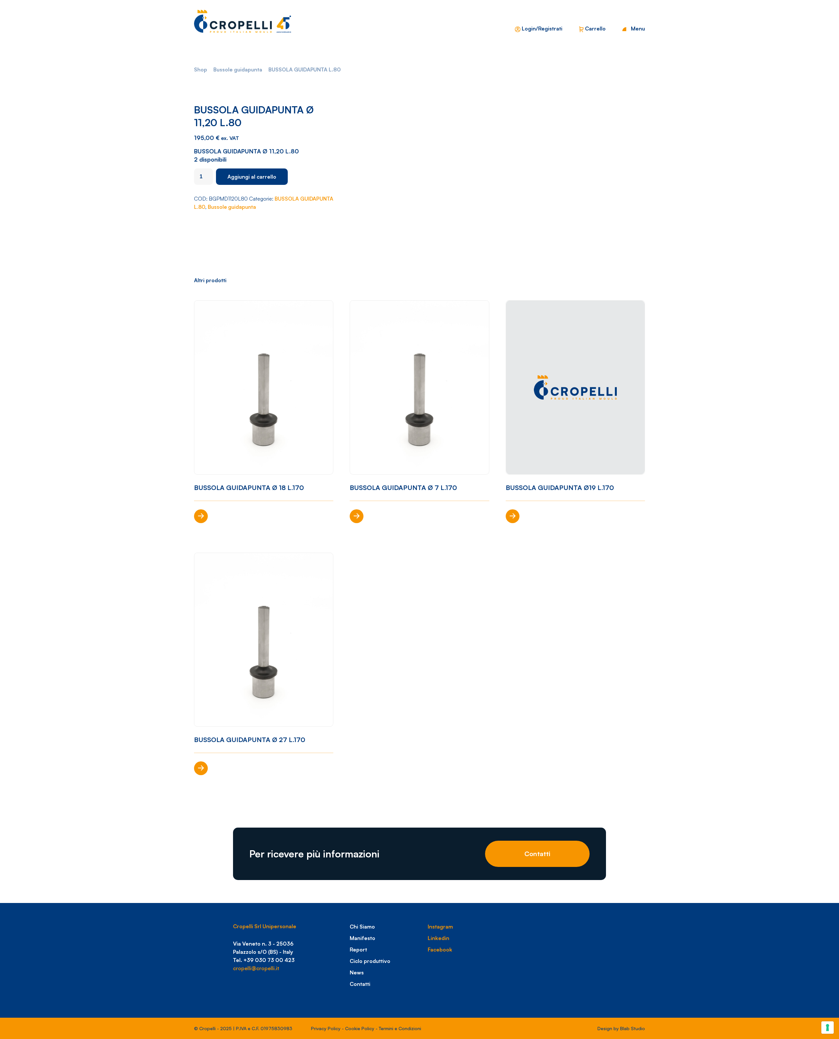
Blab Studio (632, 1028)
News (357, 972)
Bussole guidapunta (237, 69)
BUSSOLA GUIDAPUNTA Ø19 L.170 (560, 487)
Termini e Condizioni (400, 1028)
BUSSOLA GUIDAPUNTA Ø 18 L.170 (249, 487)
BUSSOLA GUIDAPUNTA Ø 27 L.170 (249, 739)
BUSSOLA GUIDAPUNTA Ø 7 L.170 (403, 487)
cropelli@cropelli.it (256, 968)
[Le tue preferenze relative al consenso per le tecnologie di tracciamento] (827, 1027)
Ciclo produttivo (370, 961)
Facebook (440, 949)
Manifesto (362, 938)
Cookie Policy (359, 1028)
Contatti (537, 854)
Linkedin (438, 938)
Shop (200, 69)
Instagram (440, 926)
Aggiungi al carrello (251, 176)
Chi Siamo (362, 926)
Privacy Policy (326, 1028)
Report (358, 949)
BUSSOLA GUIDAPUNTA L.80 (304, 69)
